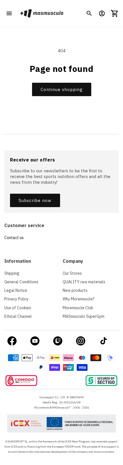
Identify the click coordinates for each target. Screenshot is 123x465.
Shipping (11, 273)
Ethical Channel (18, 316)
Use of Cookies (17, 307)
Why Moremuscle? (78, 299)
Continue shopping (62, 89)
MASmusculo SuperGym (83, 316)
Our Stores (72, 273)
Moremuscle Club (78, 307)
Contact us (14, 237)
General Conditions (21, 281)
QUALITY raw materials (84, 281)
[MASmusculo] (42, 13)
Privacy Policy (16, 299)
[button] (89, 13)
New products (75, 290)
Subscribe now (35, 200)
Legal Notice (15, 290)
